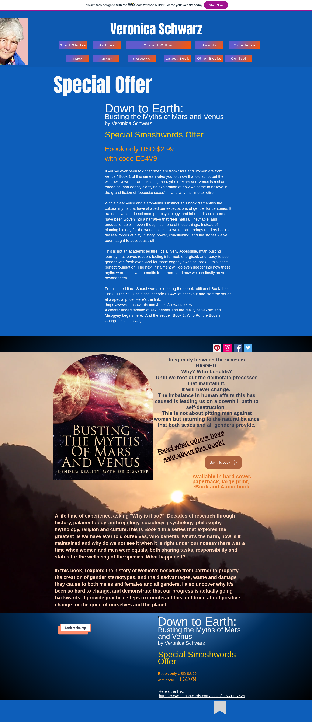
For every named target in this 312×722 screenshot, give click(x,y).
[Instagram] (227, 348)
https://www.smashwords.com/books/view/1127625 (149, 305)
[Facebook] (238, 348)
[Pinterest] (217, 348)
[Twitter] (248, 348)
